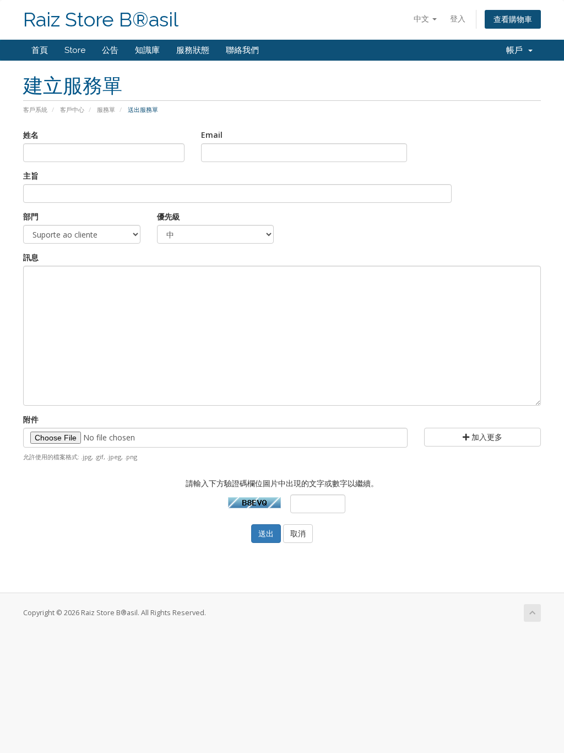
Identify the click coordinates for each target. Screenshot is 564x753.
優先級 (168, 216)
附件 (31, 419)
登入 (457, 18)
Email (212, 135)
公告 (110, 50)
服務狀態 (192, 50)
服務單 (106, 109)
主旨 (31, 175)
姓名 (31, 135)
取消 (298, 533)
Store (74, 50)
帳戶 (516, 50)
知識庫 (147, 50)
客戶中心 (72, 109)
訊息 (31, 257)
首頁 (39, 50)
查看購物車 (513, 19)
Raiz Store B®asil (100, 19)
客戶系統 (35, 109)
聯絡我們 (242, 50)
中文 (422, 18)
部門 (31, 216)
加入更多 (485, 437)
